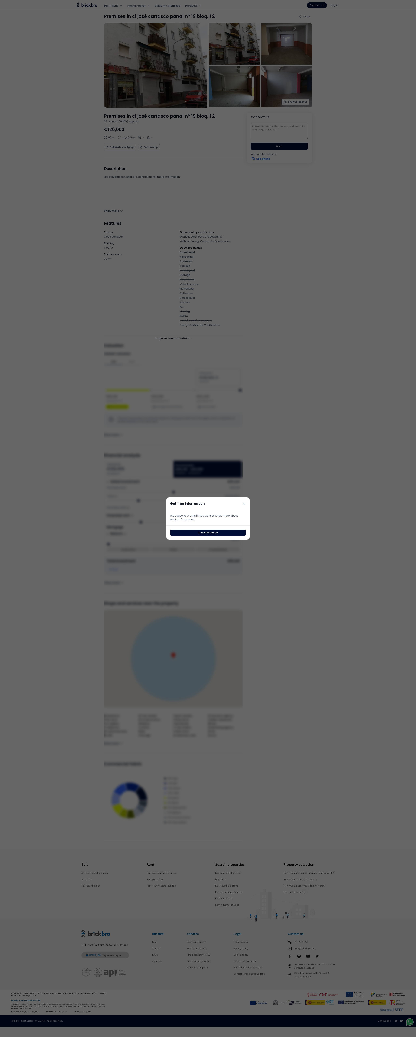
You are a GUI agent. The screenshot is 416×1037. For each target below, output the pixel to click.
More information (208, 532)
